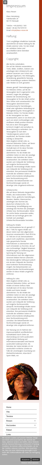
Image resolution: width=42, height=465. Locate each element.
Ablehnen (35, 460)
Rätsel (9, 430)
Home (8, 407)
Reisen (9, 421)
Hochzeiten (11, 425)
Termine (9, 416)
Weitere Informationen (29, 463)
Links (8, 435)
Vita (8, 412)
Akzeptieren (26, 460)
